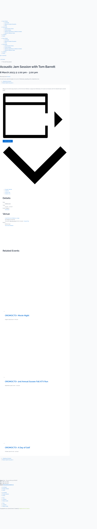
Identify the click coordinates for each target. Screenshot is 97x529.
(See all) (8, 76)
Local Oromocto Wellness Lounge (12, 218)
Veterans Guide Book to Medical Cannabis (13, 31)
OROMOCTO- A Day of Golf (17, 447)
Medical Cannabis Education (10, 24)
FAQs (5, 25)
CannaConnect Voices (9, 28)
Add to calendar (7, 141)
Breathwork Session (6, 81)
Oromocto (7, 209)
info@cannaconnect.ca (8, 484)
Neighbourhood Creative (24, 508)
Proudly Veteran (7, 30)
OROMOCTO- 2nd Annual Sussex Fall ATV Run (26, 381)
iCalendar (7, 190)
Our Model (6, 22)
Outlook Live (7, 193)
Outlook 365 (7, 192)
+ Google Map (26, 221)
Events (3, 36)
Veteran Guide (5, 500)
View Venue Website (9, 225)
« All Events (2, 59)
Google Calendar (8, 189)
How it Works (5, 21)
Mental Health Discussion (7, 82)
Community (4, 27)
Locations (4, 34)
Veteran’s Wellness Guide (9, 33)
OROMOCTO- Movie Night (17, 315)
